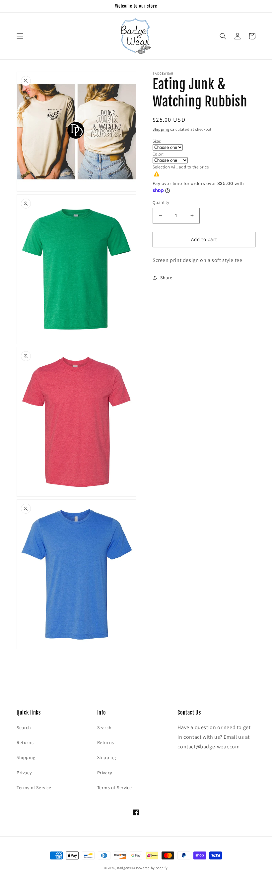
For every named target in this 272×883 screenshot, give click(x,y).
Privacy (24, 773)
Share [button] (166, 278)
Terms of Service (34, 787)
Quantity (161, 202)
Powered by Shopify (152, 868)
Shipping (161, 129)
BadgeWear (126, 868)
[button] (20, 36)
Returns (25, 742)
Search (24, 727)
